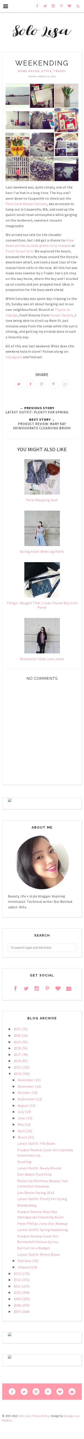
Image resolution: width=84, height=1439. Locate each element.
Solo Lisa (24, 1416)
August (24, 1105)
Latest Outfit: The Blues (36, 1143)
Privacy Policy (40, 1416)
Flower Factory (61, 315)
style (46, 71)
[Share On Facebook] (30, 384)
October (24, 1092)
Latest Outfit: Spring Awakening (42, 1230)
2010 (18, 1292)
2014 (18, 1074)
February (25, 1260)
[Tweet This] (18, 384)
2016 (18, 1061)
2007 (18, 1311)
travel (59, 71)
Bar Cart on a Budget (33, 1248)
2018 (18, 1048)
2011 (18, 1286)
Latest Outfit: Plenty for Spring (42, 1199)
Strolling (24, 1162)
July (21, 1112)
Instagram (14, 357)
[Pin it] (53, 384)
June (22, 1118)
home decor (29, 71)
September (27, 1099)
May (21, 1124)
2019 (18, 1042)
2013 (18, 1273)
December (26, 1080)
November (26, 1086)
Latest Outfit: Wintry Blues (38, 1254)
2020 (18, 1035)
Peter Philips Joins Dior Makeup (42, 1223)
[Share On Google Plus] (42, 384)
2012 (18, 1280)
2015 (18, 1067)
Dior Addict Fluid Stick (34, 1174)
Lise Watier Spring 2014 (35, 1192)
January (24, 1267)
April (22, 1131)
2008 (18, 1305)
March (23, 1137)
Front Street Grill (19, 251)
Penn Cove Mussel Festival (26, 204)
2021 (18, 1029)
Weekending (26, 1205)
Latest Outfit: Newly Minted (39, 1168)
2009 (18, 1299)
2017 (18, 1054)
